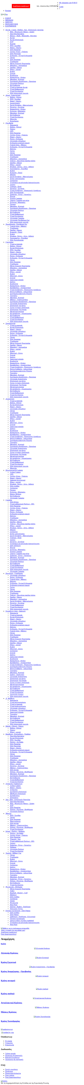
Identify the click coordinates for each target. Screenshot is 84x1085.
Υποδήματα (14, 61)
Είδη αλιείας (14, 770)
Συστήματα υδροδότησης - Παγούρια (23, 81)
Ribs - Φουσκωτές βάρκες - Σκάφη (22, 32)
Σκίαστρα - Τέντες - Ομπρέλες (20, 194)
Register (8, 11)
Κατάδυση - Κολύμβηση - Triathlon (18, 734)
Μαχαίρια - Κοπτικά (17, 79)
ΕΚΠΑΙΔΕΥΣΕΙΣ (11, 24)
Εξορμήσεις (14, 798)
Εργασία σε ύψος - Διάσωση (15, 611)
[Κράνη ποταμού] (42, 976)
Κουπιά (12, 44)
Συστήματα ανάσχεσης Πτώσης (21, 294)
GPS (11, 131)
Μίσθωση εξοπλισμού (18, 794)
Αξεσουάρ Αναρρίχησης (18, 304)
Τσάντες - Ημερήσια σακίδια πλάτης (22, 161)
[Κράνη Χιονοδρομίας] (42, 1017)
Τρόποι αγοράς (10, 1053)
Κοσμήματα (14, 121)
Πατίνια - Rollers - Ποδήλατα (20, 907)
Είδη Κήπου (14, 502)
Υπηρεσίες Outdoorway (14, 784)
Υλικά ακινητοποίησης (18, 702)
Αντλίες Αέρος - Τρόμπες (19, 52)
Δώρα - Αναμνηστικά (13, 95)
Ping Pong (13, 905)
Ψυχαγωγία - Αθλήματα (14, 887)
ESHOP (8, 18)
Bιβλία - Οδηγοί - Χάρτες (15, 726)
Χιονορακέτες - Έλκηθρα (19, 169)
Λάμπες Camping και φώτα (19, 200)
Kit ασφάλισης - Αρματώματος (21, 313)
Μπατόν (13, 175)
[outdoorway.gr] (7, 1029)
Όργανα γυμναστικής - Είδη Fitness (18, 911)
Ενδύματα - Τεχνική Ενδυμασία (21, 56)
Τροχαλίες (13, 296)
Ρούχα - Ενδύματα (16, 139)
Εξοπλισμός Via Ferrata (18, 309)
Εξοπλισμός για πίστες (18, 306)
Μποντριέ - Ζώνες (16, 276)
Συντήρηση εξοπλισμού (18, 792)
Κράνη (12, 71)
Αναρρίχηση (10, 399)
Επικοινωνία (9, 1045)
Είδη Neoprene (15, 60)
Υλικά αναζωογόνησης (18, 706)
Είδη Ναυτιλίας (15, 54)
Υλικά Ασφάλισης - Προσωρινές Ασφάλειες (25, 190)
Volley (12, 891)
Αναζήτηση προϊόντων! (21, 6)
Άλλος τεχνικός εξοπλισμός (19, 308)
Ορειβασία (9, 123)
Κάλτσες (13, 149)
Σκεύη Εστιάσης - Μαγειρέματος (21, 105)
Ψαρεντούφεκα (15, 821)
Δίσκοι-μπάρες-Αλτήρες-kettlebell (22, 921)
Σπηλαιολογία (10, 323)
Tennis (12, 901)
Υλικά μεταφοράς (16, 244)
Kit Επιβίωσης (15, 85)
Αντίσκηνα (14, 181)
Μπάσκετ (13, 895)
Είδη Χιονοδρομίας (17, 192)
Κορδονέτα (14, 75)
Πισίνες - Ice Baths (16, 742)
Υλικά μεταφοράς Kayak (18, 87)
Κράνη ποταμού (8, 980)
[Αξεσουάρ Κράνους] (42, 948)
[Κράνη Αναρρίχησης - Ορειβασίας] (42, 967)
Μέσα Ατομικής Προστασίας (20, 63)
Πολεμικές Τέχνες (16, 909)
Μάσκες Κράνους (9, 1012)
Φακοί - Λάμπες (15, 48)
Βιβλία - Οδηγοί (15, 97)
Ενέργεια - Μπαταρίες (17, 111)
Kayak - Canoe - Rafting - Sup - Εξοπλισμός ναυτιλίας (25, 30)
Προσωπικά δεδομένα (13, 1073)
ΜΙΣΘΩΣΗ (9, 20)
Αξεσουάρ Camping (17, 218)
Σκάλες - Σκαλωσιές (17, 675)
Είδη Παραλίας (15, 50)
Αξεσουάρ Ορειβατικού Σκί (19, 220)
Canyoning (9, 242)
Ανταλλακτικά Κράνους (11, 1003)
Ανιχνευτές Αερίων (16, 694)
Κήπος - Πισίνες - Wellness (15, 831)
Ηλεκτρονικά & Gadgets (14, 470)
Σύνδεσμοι (9, 1071)
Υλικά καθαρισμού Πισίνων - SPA (22, 504)
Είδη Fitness (14, 915)
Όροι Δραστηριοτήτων (13, 1077)
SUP (11, 42)
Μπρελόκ (13, 119)
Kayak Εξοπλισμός (16, 40)
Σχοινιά (12, 73)
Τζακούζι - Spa (15, 839)
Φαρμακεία (14, 125)
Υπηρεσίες (14, 790)
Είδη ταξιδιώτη (15, 546)
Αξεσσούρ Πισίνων (17, 83)
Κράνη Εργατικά (8, 962)
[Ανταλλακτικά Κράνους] (42, 998)
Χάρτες (12, 129)
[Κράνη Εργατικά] (42, 958)
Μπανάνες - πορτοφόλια (18, 65)
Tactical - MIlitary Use (13, 853)
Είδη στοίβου (14, 486)
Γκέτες (12, 151)
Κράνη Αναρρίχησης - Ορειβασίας (16, 971)
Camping (9, 500)
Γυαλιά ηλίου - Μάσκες (18, 145)
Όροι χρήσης (9, 1075)
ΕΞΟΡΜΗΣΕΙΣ (10, 26)
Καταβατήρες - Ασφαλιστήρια (20, 288)
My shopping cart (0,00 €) (68, 3)
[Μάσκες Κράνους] (42, 1007)
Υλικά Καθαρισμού (17, 89)
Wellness (13, 847)
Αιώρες (12, 184)
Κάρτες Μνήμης (15, 494)
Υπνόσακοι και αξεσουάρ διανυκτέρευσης (24, 183)
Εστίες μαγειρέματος (17, 179)
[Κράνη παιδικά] (42, 989)
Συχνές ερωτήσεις (11, 1069)
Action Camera (15, 472)
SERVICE (9, 22)
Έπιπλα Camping (16, 198)
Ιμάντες (12, 282)
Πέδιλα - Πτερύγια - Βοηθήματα (21, 772)
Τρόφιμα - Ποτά (15, 186)
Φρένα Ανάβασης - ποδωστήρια (21, 292)
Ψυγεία (12, 196)
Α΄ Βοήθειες (10, 698)
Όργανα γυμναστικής (17, 919)
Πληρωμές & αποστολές (13, 1055)
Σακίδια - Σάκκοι (16, 67)
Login (61, 7)
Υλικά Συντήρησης (16, 91)
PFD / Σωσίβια (15, 46)
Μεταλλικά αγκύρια (17, 311)
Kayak (12, 38)
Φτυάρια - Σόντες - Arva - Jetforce (22, 167)
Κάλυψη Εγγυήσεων (12, 1057)
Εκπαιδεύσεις (15, 796)
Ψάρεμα (8, 813)
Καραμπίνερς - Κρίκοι (17, 77)
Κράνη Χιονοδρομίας (10, 1021)
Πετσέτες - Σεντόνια (17, 107)
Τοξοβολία (13, 899)
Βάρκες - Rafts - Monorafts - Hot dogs (23, 36)
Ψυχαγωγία (14, 903)
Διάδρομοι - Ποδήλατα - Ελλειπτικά (22, 917)
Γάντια (12, 58)
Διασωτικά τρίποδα (16, 280)
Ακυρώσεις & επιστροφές (14, 1059)
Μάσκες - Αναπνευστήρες (19, 300)
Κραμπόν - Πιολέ (16, 173)
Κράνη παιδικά (7, 993)
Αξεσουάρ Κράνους (9, 953)
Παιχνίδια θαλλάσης (17, 34)
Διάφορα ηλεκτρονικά (17, 480)
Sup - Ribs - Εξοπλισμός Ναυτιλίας (18, 800)
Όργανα (13, 204)
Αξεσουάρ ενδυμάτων (18, 141)
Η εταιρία (8, 1041)
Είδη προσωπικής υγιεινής (19, 93)
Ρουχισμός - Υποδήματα (14, 573)
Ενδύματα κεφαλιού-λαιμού (20, 143)
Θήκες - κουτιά (15, 69)
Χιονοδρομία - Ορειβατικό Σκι (16, 224)
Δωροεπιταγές (15, 103)
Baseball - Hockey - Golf (18, 893)
